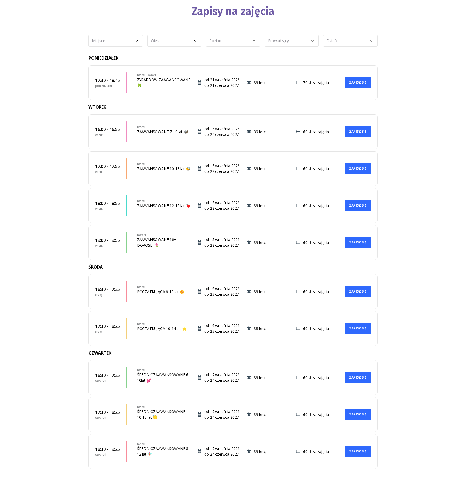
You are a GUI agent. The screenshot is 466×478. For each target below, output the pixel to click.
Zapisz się (357, 82)
